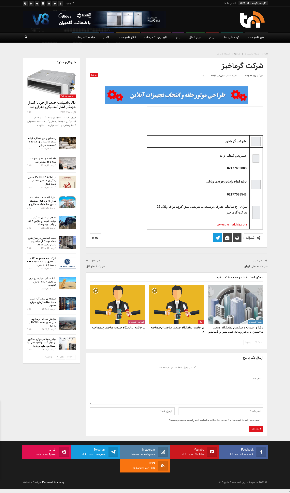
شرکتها (93, 75)
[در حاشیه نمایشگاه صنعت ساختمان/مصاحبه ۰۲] (176, 304)
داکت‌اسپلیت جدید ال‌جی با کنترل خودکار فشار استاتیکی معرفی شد (51, 105)
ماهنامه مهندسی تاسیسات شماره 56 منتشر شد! (42, 160)
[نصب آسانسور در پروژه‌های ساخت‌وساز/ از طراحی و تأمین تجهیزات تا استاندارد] (67, 242)
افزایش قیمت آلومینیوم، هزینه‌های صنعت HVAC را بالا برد (42, 322)
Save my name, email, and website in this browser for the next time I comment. (214, 420)
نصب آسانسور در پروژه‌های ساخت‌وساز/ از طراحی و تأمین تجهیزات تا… (42, 241)
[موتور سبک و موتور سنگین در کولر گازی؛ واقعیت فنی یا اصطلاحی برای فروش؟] (67, 344)
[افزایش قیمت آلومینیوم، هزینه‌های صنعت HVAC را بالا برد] (67, 323)
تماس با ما (230, 3)
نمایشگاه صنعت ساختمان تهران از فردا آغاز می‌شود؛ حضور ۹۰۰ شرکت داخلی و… (41, 201)
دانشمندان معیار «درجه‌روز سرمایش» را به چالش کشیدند (42, 281)
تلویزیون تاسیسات (155, 37)
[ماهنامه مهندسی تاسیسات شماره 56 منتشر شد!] (67, 163)
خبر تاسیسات (256, 37)
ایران (212, 37)
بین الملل (195, 37)
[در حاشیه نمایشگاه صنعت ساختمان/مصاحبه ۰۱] (117, 304)
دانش (106, 37)
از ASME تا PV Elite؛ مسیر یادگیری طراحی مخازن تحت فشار (42, 180)
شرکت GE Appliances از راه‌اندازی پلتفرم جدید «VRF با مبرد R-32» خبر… (41, 261)
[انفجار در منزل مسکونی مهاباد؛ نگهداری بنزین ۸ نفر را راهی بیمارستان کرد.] (67, 222)
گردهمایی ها (231, 37)
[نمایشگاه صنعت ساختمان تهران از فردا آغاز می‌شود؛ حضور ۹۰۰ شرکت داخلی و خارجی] (67, 202)
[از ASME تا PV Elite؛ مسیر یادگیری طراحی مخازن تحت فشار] (67, 182)
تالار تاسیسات (127, 37)
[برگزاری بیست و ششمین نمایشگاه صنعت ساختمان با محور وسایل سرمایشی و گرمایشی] (235, 304)
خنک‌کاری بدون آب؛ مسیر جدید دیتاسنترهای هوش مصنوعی (42, 302)
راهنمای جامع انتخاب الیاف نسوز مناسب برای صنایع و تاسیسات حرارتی (42, 141)
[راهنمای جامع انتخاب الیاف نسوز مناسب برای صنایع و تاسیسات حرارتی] (67, 143)
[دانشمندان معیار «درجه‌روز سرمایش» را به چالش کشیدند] (67, 283)
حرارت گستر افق (95, 266)
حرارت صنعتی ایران (255, 266)
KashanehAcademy (53, 482)
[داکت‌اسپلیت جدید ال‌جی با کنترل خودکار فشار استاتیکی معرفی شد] (51, 83)
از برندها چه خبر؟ (68, 96)
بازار (178, 37)
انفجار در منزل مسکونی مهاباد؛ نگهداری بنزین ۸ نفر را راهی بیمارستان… (42, 221)
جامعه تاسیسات (85, 37)
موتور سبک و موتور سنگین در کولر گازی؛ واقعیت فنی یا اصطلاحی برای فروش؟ (41, 342)
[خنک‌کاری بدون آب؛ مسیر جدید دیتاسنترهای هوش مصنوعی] (67, 303)
